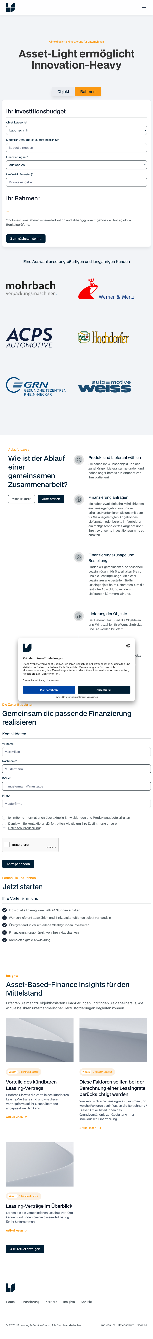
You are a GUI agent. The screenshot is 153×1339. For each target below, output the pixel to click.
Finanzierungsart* (17, 157)
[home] (10, 7)
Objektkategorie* (16, 122)
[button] (143, 7)
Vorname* (8, 743)
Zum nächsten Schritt (25, 238)
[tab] (63, 91)
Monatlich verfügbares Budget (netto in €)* (32, 140)
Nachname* (9, 761)
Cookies (142, 1325)
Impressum (108, 1325)
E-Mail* (6, 778)
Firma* (6, 795)
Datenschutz (126, 1325)
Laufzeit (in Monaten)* (19, 174)
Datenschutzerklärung (24, 828)
